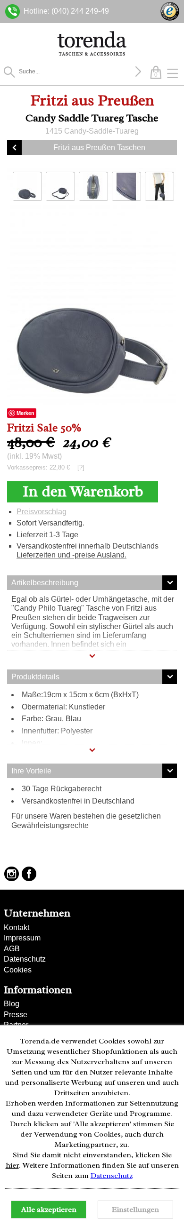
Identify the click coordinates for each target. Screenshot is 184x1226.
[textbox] (75, 71)
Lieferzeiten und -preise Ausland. (71, 555)
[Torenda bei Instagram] (11, 874)
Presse (15, 1015)
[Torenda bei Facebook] (29, 874)
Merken (25, 412)
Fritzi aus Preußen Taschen (99, 147)
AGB (12, 949)
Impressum (22, 938)
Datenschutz (25, 959)
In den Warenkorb (83, 491)
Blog (11, 1004)
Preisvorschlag (42, 512)
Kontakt (16, 927)
